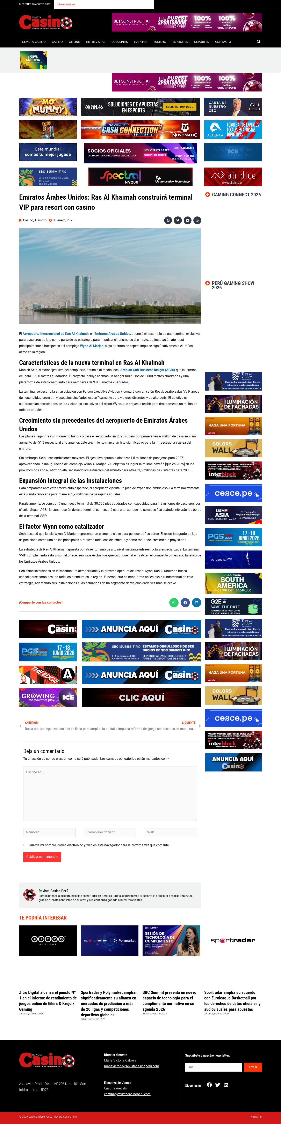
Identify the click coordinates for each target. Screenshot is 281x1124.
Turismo (159, 41)
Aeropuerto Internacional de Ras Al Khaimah (56, 334)
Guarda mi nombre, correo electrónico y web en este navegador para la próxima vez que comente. (99, 845)
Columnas (119, 41)
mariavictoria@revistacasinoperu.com (131, 1066)
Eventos (140, 41)
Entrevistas (95, 41)
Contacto (223, 41)
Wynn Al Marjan (91, 346)
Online (74, 41)
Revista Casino (34, 41)
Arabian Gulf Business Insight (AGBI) (147, 370)
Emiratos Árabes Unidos (112, 334)
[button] (258, 41)
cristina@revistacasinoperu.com (127, 1094)
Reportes (201, 41)
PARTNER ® (256, 1116)
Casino (57, 41)
